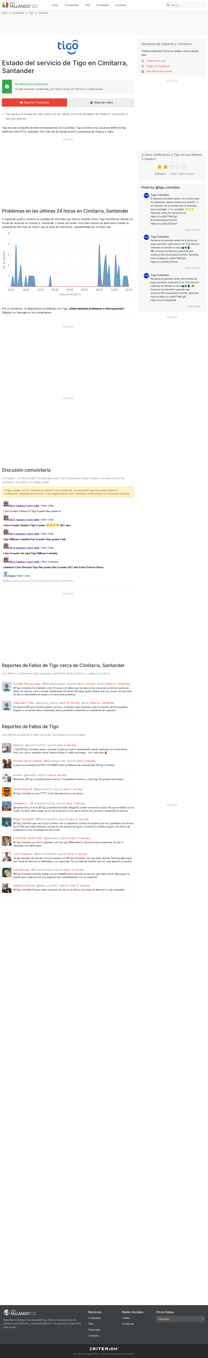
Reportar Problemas (36, 102)
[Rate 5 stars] (184, 166)
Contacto (120, 5)
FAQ (87, 5)
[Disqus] (68, 540)
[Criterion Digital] (104, 1348)
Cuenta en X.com (156, 60)
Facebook (128, 1323)
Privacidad (102, 5)
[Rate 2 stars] (166, 166)
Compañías (72, 5)
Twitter (126, 1317)
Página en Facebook (158, 66)
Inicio (55, 5)
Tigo (31, 12)
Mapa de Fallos (103, 102)
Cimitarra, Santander (117, 683)
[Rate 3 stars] (172, 166)
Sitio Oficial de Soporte (159, 71)
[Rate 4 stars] (178, 166)
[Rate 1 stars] (160, 166)
